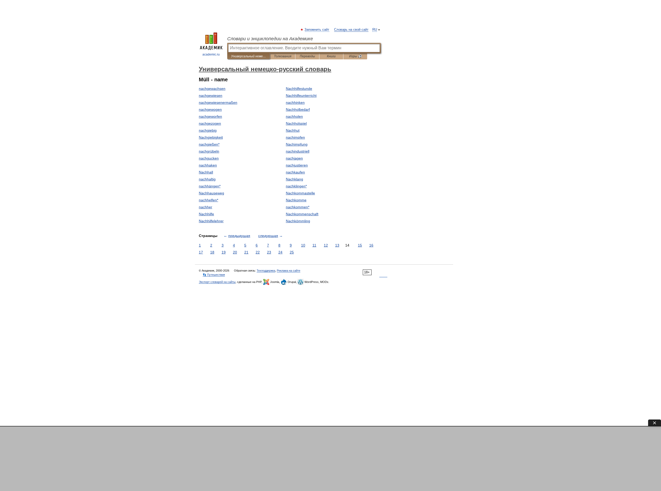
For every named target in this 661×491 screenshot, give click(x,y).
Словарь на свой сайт (351, 29)
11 (314, 245)
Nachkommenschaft (302, 214)
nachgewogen (210, 109)
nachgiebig (208, 130)
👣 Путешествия (214, 274)
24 (280, 252)
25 (292, 252)
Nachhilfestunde (299, 88)
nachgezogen (210, 123)
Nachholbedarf (298, 109)
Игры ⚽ (355, 56)
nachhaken (208, 165)
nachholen (294, 116)
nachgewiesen (210, 95)
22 (258, 252)
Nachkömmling (298, 221)
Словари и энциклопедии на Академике (270, 38)
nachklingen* (296, 186)
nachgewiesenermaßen (218, 102)
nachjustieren (297, 165)
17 (201, 252)
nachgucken (209, 158)
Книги (331, 56)
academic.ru (211, 54)
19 (224, 252)
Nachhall (206, 172)
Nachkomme (296, 200)
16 (371, 245)
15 (360, 245)
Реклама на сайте (288, 270)
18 (212, 252)
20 (235, 252)
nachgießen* (209, 144)
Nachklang (294, 179)
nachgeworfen (210, 116)
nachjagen (294, 158)
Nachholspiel (296, 123)
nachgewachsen (212, 88)
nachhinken (295, 102)
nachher (205, 207)
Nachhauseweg (211, 193)
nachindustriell (297, 151)
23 (269, 252)
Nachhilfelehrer (211, 221)
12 (326, 245)
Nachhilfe (206, 214)
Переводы (307, 56)
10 (303, 245)
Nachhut (293, 130)
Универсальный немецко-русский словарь (248, 56)
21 (246, 252)
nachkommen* (297, 207)
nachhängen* (210, 186)
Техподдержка (266, 270)
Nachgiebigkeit (211, 137)
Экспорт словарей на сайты (217, 281)
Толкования (282, 56)
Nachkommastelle (300, 193)
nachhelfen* (208, 200)
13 (337, 245)
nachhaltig (207, 179)
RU (374, 29)
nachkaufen (295, 172)
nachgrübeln (209, 151)
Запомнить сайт (317, 29)
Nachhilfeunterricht (301, 95)
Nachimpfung (297, 144)
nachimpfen (295, 137)
